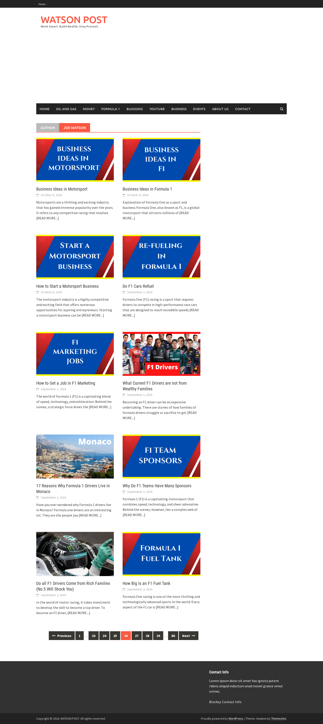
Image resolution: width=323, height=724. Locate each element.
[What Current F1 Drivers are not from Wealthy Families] (161, 353)
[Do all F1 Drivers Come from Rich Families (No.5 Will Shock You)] (75, 553)
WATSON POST (74, 19)
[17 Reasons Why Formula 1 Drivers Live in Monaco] (75, 456)
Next (186, 635)
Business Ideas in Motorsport (61, 189)
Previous (64, 635)
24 (104, 635)
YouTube (157, 109)
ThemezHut (278, 718)
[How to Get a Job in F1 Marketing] (75, 353)
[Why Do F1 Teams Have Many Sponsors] (161, 456)
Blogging (135, 109)
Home (41, 4)
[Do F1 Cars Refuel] (161, 256)
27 (136, 635)
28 (147, 635)
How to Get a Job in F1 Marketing (65, 383)
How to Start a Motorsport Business (67, 286)
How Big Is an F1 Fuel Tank (146, 583)
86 (173, 635)
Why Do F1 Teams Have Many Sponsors (157, 485)
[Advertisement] (161, 70)
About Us (220, 109)
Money (89, 109)
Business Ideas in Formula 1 (147, 189)
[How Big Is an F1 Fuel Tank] (161, 553)
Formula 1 (110, 109)
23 (93, 635)
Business (179, 109)
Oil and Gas (66, 109)
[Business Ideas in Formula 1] (161, 159)
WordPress (236, 718)
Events (199, 109)
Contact (242, 109)
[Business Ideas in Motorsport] (75, 159)
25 (115, 635)
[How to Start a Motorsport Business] (75, 256)
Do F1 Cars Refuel (138, 286)
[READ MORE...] (47, 218)
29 (158, 635)
